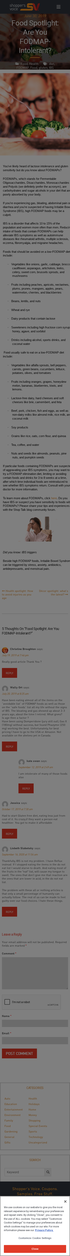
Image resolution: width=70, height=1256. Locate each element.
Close (35, 1248)
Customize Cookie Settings (34, 1238)
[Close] (65, 1201)
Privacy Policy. (44, 1230)
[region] (35, 1226)
